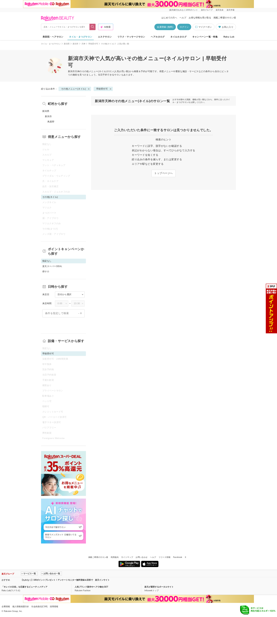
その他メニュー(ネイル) (94, 71)
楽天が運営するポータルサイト (159, 587)
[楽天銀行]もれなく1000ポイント (183, 10)
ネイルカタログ (178, 36)
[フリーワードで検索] (92, 27)
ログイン (184, 27)
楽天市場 (230, 10)
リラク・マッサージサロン (131, 36)
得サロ (45, 271)
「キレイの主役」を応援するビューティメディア (24, 587)
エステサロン (105, 36)
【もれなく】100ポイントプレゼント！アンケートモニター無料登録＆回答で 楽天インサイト (65, 580)
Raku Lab (228, 36)
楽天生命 (219, 10)
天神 (83, 44)
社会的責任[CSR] (39, 606)
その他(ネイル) (107, 44)
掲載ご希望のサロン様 (225, 17)
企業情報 (6, 606)
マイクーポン (205, 27)
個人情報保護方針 (20, 606)
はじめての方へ (169, 17)
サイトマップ (127, 557)
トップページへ (163, 173)
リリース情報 (165, 557)
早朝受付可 (93, 44)
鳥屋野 (50, 121)
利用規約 (115, 557)
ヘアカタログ (158, 36)
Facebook (177, 557)
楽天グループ (207, 10)
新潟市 (76, 44)
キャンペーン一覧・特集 (205, 36)
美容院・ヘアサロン (53, 36)
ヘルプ (183, 17)
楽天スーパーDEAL (52, 266)
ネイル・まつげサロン (80, 36)
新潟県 (67, 44)
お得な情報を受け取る (200, 17)
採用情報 (54, 606)
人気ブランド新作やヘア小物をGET (91, 587)
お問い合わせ (141, 557)
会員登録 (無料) (165, 27)
